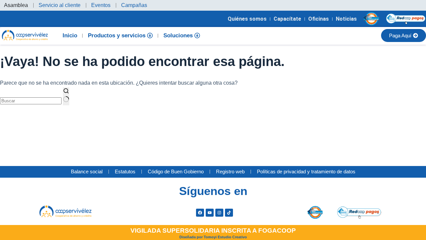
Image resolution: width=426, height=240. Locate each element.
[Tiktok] (229, 213)
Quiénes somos (247, 19)
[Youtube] (210, 213)
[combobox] (31, 100)
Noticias (346, 19)
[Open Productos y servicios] (150, 35)
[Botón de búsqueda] (66, 96)
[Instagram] (219, 213)
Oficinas (318, 19)
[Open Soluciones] (197, 35)
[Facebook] (200, 213)
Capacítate (287, 19)
